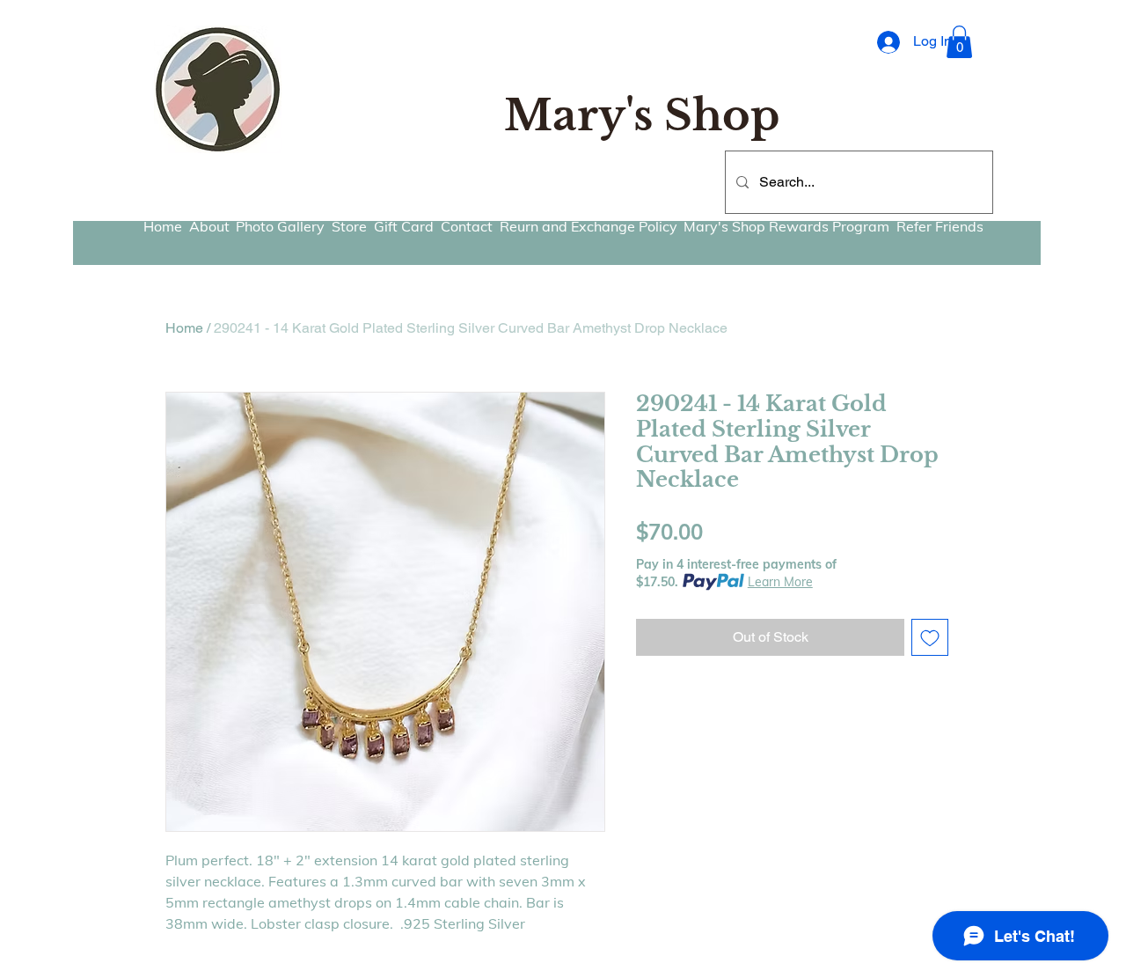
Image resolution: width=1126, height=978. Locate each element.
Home (184, 328)
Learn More (780, 582)
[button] (959, 42)
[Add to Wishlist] (929, 637)
